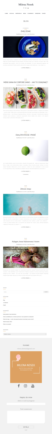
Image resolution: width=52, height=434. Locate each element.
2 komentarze (25, 174)
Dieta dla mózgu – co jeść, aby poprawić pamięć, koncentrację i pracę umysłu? (18, 319)
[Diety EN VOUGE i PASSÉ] (25, 150)
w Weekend (37, 13)
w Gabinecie (30, 13)
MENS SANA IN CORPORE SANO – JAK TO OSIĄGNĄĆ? (25, 82)
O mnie (6, 13)
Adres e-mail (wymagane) (26, 401)
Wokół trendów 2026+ (7, 321)
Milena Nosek (26, 4)
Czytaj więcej (25, 67)
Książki (44, 13)
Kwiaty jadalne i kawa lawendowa (9, 314)
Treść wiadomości (26, 409)
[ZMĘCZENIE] (25, 47)
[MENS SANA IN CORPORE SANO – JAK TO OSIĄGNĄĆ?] (25, 97)
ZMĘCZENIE (26, 31)
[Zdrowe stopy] (25, 204)
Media (24, 13)
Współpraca (19, 13)
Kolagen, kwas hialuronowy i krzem (25, 242)
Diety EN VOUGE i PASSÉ (26, 135)
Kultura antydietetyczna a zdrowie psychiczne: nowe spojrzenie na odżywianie (18, 316)
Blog (26, 79)
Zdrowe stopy (25, 189)
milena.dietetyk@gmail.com (26, 348)
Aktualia (12, 13)
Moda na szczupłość (7, 324)
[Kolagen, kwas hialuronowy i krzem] (25, 257)
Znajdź (46, 291)
